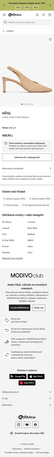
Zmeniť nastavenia (31, 449)
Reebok (31, 234)
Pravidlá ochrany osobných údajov (19, 452)
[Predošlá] (4, 5)
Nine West (32, 228)
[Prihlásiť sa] (37, 15)
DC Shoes (6, 222)
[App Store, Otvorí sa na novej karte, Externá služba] (36, 376)
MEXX (30, 240)
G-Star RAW (8, 240)
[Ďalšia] (50, 5)
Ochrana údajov (42, 452)
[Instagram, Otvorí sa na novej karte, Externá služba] (18, 424)
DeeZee (6, 252)
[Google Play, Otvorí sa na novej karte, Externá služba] (17, 376)
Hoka (30, 246)
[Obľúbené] (43, 15)
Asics (30, 252)
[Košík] (50, 15)
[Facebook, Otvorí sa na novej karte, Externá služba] (35, 424)
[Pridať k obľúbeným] (50, 39)
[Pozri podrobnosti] (50, 168)
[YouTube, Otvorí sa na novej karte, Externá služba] (27, 424)
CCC (4, 234)
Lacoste (31, 222)
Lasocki (5, 228)
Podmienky (17, 449)
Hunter (5, 246)
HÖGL (6, 113)
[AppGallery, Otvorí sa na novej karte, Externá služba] (27, 383)
